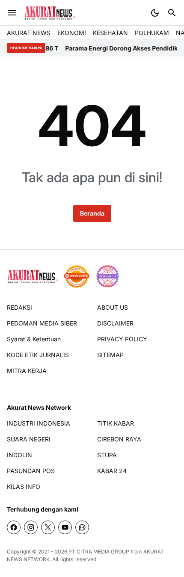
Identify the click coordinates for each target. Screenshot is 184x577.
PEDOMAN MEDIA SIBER (42, 323)
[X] (48, 527)
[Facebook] (14, 527)
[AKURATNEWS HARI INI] (50, 13)
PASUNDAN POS (31, 470)
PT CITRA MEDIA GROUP (98, 551)
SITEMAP (110, 354)
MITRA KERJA (27, 370)
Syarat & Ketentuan (34, 339)
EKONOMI (71, 32)
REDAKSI (19, 307)
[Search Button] (172, 12)
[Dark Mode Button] (154, 12)
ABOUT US (112, 307)
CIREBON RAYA (119, 439)
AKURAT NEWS (28, 32)
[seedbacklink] (76, 276)
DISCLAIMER (115, 323)
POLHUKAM (152, 32)
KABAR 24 (112, 470)
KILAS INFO (23, 486)
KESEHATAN (110, 32)
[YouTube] (65, 527)
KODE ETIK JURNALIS (38, 354)
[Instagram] (31, 527)
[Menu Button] (12, 12)
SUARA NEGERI (28, 439)
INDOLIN (19, 455)
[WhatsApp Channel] (82, 527)
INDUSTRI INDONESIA (38, 423)
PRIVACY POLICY (122, 339)
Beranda (92, 213)
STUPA (107, 455)
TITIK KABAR (115, 423)
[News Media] (107, 276)
